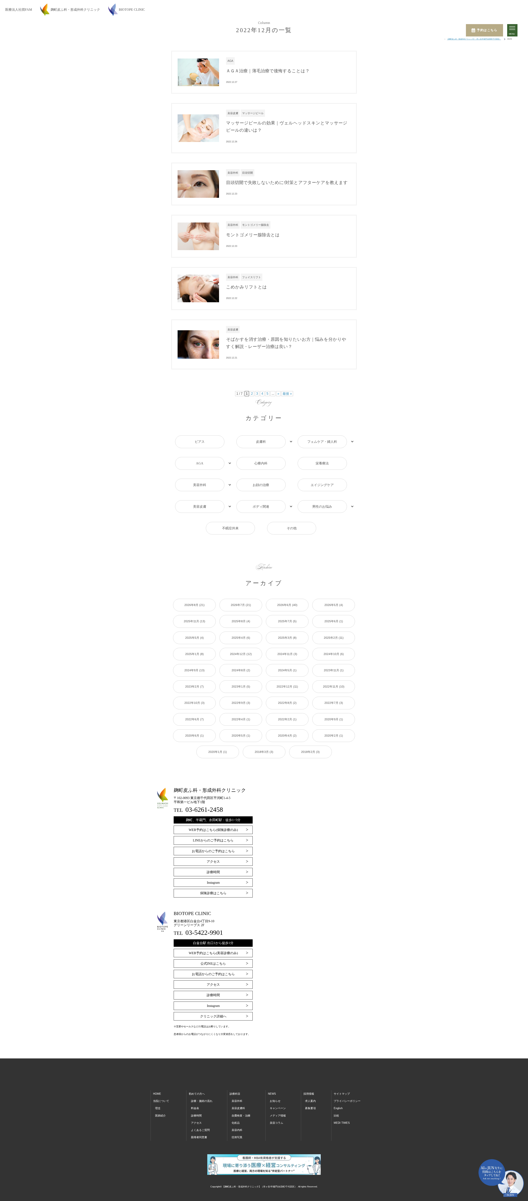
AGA (199, 463)
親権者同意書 (199, 1137)
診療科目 (235, 1093)
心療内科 (261, 463)
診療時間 (213, 872)
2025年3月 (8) (287, 637)
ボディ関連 (261, 506)
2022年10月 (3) (194, 702)
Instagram (213, 882)
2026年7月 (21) (241, 605)
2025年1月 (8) (194, 654)
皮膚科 (261, 441)
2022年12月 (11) (287, 686)
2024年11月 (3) (287, 654)
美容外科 (199, 485)
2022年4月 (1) (241, 719)
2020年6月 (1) (194, 735)
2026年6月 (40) (287, 605)
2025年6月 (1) (333, 621)
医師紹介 (160, 1115)
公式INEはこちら (213, 963)
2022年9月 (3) (241, 702)
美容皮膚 (199, 506)
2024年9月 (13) (194, 670)
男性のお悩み (322, 506)
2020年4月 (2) (287, 735)
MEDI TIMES (342, 1122)
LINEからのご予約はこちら (213, 840)
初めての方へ (197, 1093)
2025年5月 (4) (194, 637)
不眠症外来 (230, 528)
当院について (161, 1101)
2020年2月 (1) (333, 735)
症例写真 (237, 1137)
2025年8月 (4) (241, 621)
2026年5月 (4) (333, 605)
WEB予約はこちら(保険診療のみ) (213, 830)
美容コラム (276, 1122)
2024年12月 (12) (241, 654)
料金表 (195, 1108)
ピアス (200, 441)
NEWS (272, 1093)
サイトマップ (342, 1093)
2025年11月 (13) (194, 621)
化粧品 (236, 1122)
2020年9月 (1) (333, 719)
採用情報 (308, 1093)
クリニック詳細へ (213, 1016)
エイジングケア (322, 485)
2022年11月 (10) (333, 686)
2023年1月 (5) (241, 686)
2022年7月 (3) (333, 702)
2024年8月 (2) (241, 670)
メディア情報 (278, 1115)
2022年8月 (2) (287, 702)
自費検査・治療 (241, 1115)
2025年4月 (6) (241, 637)
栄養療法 (322, 463)
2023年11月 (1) (334, 670)
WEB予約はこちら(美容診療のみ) (213, 953)
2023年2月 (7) (194, 686)
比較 (336, 1115)
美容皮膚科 (238, 1108)
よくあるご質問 (200, 1130)
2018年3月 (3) (264, 751)
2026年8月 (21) (194, 605)
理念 (157, 1108)
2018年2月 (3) (310, 751)
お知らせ (275, 1101)
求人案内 (310, 1101)
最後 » (287, 393)
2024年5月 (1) (287, 670)
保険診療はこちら (213, 893)
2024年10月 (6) (334, 654)
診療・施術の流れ (201, 1101)
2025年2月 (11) (334, 637)
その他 (292, 528)
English (338, 1108)
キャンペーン (278, 1108)
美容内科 (237, 1130)
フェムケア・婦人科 (322, 441)
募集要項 (310, 1108)
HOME (157, 1093)
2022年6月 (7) (194, 719)
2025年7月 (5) (287, 621)
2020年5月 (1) (241, 735)
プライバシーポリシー (347, 1101)
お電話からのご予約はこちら (213, 851)
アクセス (213, 861)
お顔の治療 (261, 485)
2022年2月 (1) (287, 719)
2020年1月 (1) (217, 751)
